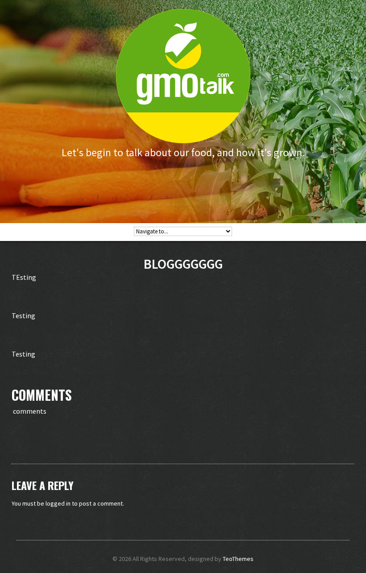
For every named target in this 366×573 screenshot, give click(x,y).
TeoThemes (238, 559)
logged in (58, 503)
